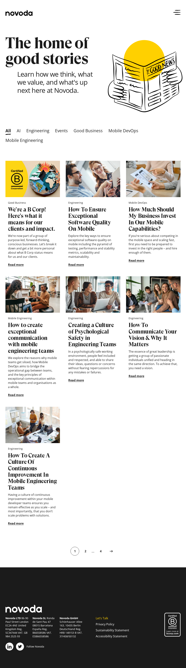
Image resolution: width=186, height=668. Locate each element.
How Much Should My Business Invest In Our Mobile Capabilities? (152, 219)
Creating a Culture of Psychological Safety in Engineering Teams (92, 335)
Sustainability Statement (112, 630)
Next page (111, 551)
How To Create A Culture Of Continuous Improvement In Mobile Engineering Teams (32, 471)
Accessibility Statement (111, 636)
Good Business (88, 131)
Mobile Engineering (24, 140)
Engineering (37, 131)
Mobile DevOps (123, 131)
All (8, 131)
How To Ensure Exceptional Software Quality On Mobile (89, 219)
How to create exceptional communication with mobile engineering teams (31, 338)
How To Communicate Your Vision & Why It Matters (153, 335)
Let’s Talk (102, 618)
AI (19, 131)
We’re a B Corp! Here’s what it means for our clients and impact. (31, 219)
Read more (16, 265)
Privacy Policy (105, 624)
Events (61, 131)
